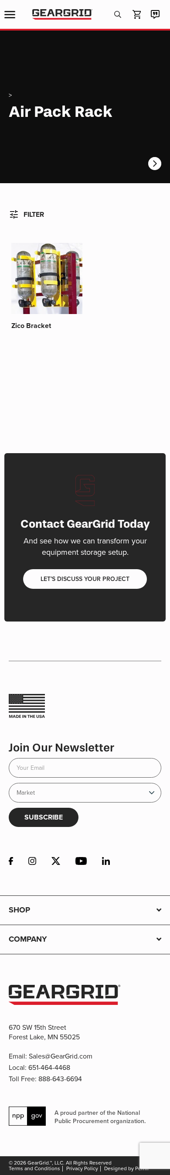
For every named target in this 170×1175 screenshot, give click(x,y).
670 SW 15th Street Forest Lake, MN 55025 (44, 1032)
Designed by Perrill (126, 1168)
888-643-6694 (60, 1079)
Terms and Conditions (34, 1168)
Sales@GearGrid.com (60, 1056)
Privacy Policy (82, 1168)
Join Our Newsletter (61, 748)
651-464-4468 (49, 1067)
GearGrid (62, 14)
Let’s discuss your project (85, 579)
